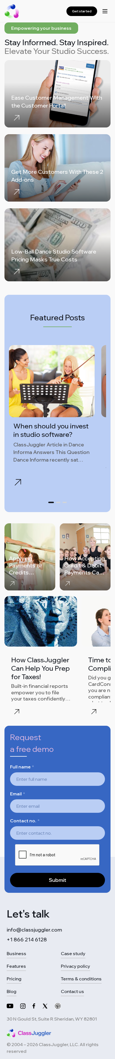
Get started (82, 11)
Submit (57, 880)
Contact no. (25, 820)
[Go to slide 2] (58, 502)
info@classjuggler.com (34, 929)
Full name (22, 767)
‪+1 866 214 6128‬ (27, 939)
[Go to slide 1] (51, 502)
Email (17, 793)
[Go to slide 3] (65, 502)
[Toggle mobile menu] (105, 11)
